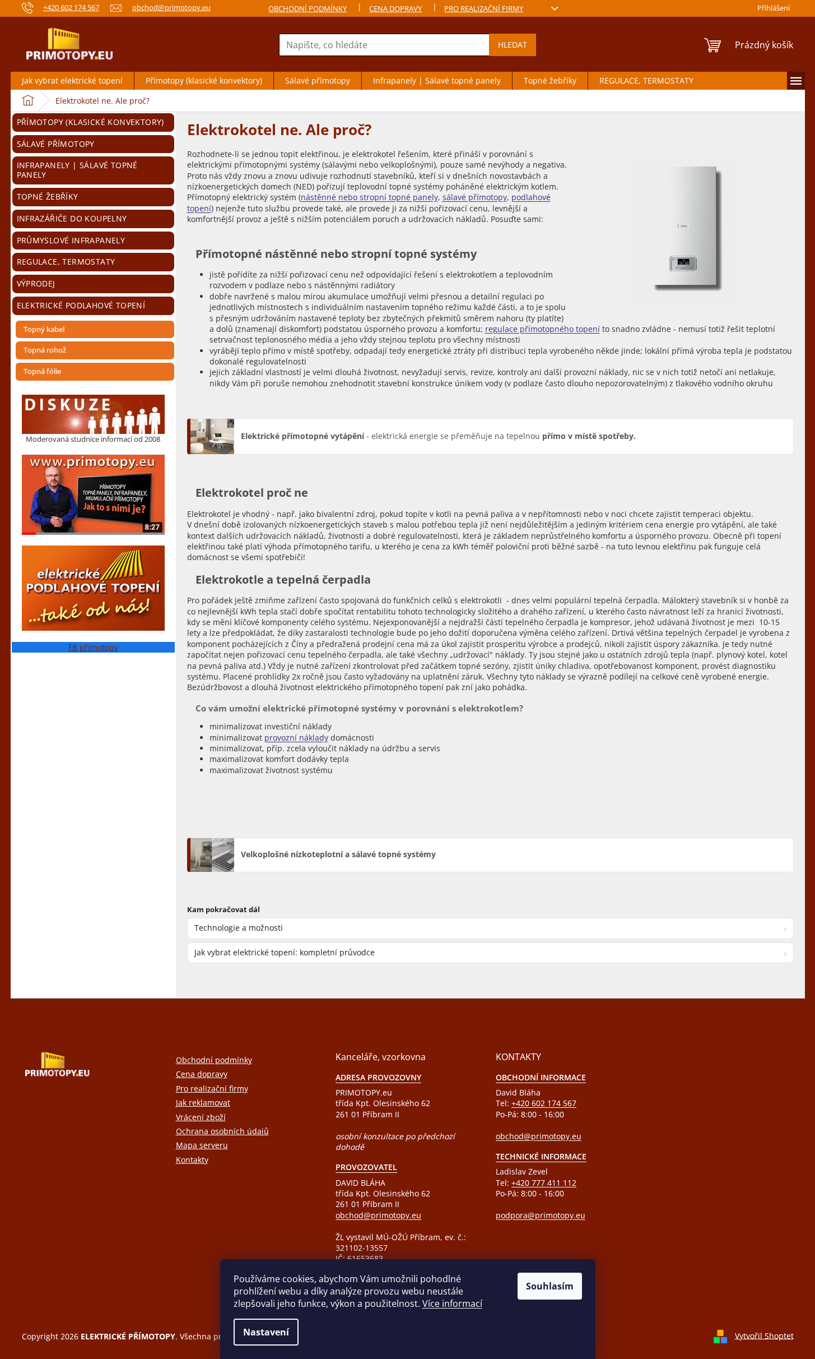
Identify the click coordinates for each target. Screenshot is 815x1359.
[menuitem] (72, 81)
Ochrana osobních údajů (222, 1131)
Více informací (452, 1303)
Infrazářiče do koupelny (72, 218)
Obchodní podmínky (307, 8)
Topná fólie (42, 371)
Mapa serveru (202, 1145)
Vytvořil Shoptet (764, 1335)
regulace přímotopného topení (542, 328)
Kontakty (192, 1159)
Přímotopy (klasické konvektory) (90, 122)
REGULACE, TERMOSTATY (66, 261)
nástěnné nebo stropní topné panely (369, 197)
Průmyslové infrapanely (71, 240)
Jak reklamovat (203, 1102)
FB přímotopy (93, 647)
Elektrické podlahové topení (81, 305)
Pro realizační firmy (483, 8)
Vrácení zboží (201, 1117)
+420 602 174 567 (543, 1103)
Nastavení (266, 1332)
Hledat (512, 44)
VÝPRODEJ (36, 283)
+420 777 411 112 (543, 1182)
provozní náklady (296, 737)
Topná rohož (45, 350)
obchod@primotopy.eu (378, 1215)
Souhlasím (550, 1286)
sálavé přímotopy (475, 197)
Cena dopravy (395, 8)
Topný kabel (44, 329)
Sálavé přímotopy (56, 143)
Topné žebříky (47, 196)
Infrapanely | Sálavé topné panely (77, 170)
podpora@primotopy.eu (540, 1215)
